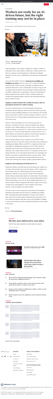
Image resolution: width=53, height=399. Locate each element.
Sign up (46, 4)
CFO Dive (29, 367)
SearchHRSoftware (31, 374)
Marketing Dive (30, 370)
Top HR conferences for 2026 (34, 247)
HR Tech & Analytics (16, 211)
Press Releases (16, 368)
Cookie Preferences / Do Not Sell (33, 393)
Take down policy (20, 393)
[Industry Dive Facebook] (5, 356)
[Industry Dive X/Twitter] (7, 356)
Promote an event (31, 361)
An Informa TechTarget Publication (26, 1)
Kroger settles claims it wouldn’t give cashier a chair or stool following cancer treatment (27, 289)
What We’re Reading (18, 370)
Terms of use (11, 393)
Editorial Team (16, 356)
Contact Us (16, 359)
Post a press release (15, 341)
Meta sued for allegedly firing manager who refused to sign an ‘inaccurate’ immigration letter (27, 278)
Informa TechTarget (24, 387)
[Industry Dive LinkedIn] (2, 356)
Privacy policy (4, 393)
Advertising (29, 354)
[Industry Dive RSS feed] (10, 356)
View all (7, 341)
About (14, 354)
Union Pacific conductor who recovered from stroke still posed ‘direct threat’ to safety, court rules (26, 284)
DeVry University (17, 63)
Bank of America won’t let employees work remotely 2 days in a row (27, 295)
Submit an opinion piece (32, 359)
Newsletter (15, 361)
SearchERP (29, 372)
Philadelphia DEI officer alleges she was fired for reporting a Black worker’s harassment (33, 263)
